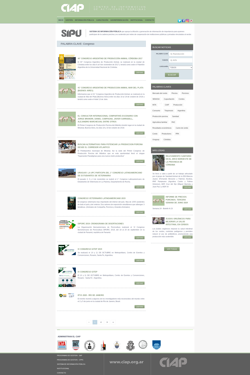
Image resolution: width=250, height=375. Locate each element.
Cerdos (181, 99)
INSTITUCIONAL (63, 368)
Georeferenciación (119, 20)
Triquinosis (168, 111)
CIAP (167, 105)
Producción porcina (160, 116)
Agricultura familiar (159, 122)
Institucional (136, 20)
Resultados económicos (161, 128)
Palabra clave (162, 54)
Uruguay (155, 140)
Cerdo (154, 134)
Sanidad (175, 116)
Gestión (69, 20)
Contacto (149, 20)
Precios (175, 93)
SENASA (156, 99)
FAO (173, 122)
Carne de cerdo (182, 128)
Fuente (165, 60)
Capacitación (102, 20)
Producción (177, 105)
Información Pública (84, 20)
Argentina (181, 111)
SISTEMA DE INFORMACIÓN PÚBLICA (71, 364)
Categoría (164, 66)
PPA (177, 134)
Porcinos (185, 93)
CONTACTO (61, 373)
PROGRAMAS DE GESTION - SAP (69, 355)
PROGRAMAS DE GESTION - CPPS (70, 360)
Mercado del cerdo (159, 93)
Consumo (156, 111)
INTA (154, 105)
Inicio (60, 20)
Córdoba (167, 140)
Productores (166, 134)
